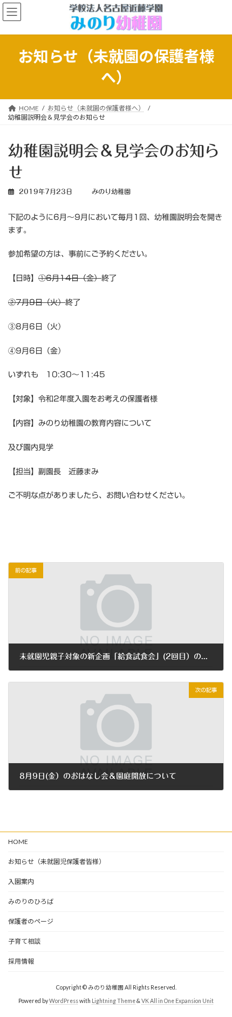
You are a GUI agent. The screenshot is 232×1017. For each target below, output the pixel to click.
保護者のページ (30, 921)
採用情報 (21, 961)
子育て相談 (24, 941)
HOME (18, 842)
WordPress (63, 1001)
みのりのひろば (30, 901)
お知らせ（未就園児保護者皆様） (56, 861)
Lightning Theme (113, 1001)
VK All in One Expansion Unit (177, 1001)
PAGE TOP (216, 975)
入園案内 (21, 881)
